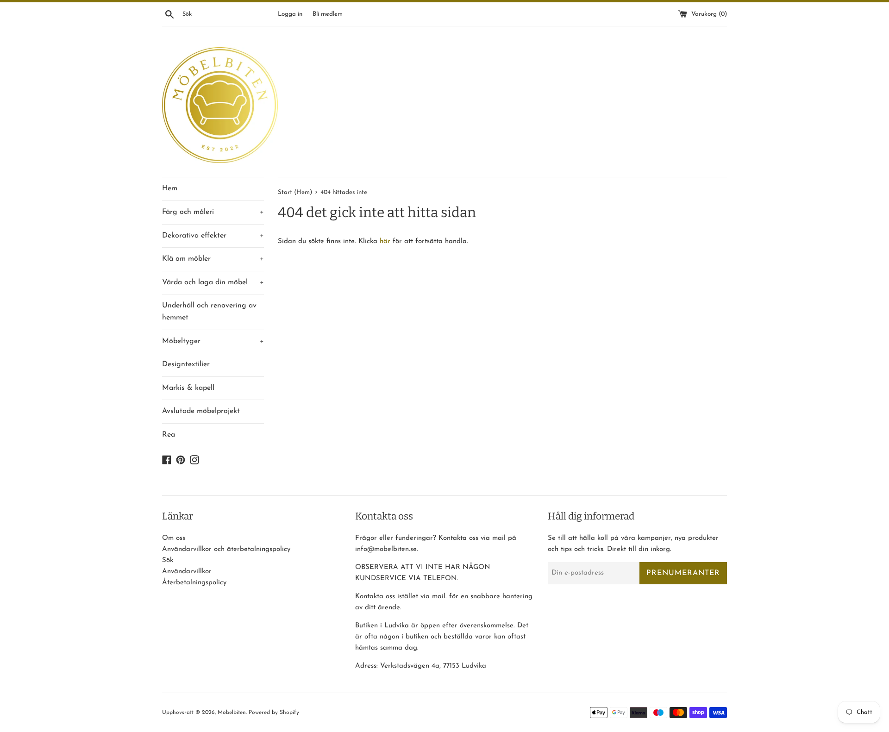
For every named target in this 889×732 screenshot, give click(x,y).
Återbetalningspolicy (194, 582)
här (385, 241)
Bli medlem (328, 14)
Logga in (290, 14)
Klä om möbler (213, 259)
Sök (167, 560)
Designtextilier (186, 364)
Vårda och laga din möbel (213, 282)
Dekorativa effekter (213, 235)
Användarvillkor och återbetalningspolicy (226, 549)
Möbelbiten (232, 712)
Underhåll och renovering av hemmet (209, 311)
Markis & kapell (188, 388)
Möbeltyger (213, 341)
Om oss (173, 538)
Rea (168, 434)
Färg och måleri (213, 212)
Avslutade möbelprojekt (201, 411)
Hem (169, 188)
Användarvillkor (187, 571)
